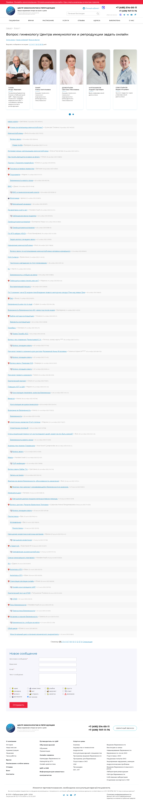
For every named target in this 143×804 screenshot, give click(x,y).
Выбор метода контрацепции (22, 316)
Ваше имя (13, 664)
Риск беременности (18, 605)
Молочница (14, 198)
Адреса (97, 20)
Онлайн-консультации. (25, 2)
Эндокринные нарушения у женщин (120, 761)
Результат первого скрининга (20, 375)
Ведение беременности (116, 745)
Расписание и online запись (17, 763)
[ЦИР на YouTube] (131, 14)
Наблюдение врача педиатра (24, 216)
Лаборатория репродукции (117, 771)
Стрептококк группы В (19, 428)
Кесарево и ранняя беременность (24, 617)
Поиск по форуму (34, 40)
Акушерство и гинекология (83, 747)
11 (75, 642)
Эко (11, 298)
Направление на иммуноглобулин (26, 552)
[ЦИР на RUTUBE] (135, 14)
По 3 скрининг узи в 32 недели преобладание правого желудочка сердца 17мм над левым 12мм (46, 292)
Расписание (48, 20)
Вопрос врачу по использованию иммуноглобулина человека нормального (40, 251)
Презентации (45, 751)
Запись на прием (17, 475)
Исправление (15, 522)
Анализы (76, 745)
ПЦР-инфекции (18, 463)
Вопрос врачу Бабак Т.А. (18, 469)
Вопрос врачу (15, 139)
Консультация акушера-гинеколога (24, 404)
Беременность (16, 416)
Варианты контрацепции (20, 322)
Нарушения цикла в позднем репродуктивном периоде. (35, 499)
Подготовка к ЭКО (80, 761)
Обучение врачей (47, 745)
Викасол (11, 399)
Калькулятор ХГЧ (46, 761)
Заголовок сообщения (18, 659)
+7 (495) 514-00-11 (126, 7)
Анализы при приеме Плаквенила (21, 446)
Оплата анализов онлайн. (50, 2)
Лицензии (10, 753)
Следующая (87, 642)
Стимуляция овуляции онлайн (22, 581)
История (9, 745)
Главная (9, 28)
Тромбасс (12, 328)
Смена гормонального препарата (21, 558)
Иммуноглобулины (15, 133)
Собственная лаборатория (117, 777)
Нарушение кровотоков (22, 540)
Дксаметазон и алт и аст (17, 210)
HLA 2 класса (13, 257)
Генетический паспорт (17, 381)
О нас (131, 20)
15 (38, 44)
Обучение (43, 748)
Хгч (9, 564)
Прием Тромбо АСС (20, 334)
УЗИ (74, 764)
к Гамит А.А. (14, 546)
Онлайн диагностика (48, 764)
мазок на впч (13, 122)
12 (77, 642)
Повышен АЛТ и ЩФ (16, 387)
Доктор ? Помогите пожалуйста (21, 163)
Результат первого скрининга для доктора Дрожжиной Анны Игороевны (37, 351)
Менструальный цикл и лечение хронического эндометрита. (34, 634)
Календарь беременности (50, 758)
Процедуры (77, 767)
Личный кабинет (92, 8)
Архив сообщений (22, 40)
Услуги (66, 20)
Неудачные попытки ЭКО (116, 759)
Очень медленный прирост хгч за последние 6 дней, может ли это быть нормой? (40, 434)
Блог (8, 770)
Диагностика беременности (23, 611)
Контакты (10, 774)
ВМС (10, 186)
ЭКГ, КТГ (76, 770)
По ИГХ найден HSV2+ (17, 234)
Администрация (12, 750)
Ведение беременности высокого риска (120, 768)
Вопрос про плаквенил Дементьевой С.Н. (24, 340)
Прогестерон (13, 516)
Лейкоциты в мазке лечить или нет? (24, 281)
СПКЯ (14, 599)
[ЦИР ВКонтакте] (127, 14)
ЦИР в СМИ (44, 768)
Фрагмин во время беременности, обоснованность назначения (33, 481)
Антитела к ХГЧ (16, 569)
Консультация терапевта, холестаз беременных (31, 393)
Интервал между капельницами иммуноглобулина (28, 151)
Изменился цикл (14, 493)
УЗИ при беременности (116, 774)
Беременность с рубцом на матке (23, 275)
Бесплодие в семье (114, 747)
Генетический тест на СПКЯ (19, 593)
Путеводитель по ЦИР (49, 741)
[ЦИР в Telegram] (124, 14)
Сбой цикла (12, 628)
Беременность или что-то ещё (20, 304)
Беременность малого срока (21, 180)
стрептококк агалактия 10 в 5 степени (25, 422)
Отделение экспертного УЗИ (118, 780)
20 (40, 44)
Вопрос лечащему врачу (22, 346)
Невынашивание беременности (119, 750)
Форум (16, 28)
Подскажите (15, 175)
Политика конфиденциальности (119, 794)
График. (10, 2)
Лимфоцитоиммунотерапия (19, 222)
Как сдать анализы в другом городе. (81, 2)
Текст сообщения (16, 674)
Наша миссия (11, 747)
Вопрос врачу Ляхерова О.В (21, 363)
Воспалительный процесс (20, 287)
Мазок (10, 457)
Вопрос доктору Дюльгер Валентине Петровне (29, 505)
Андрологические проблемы (118, 764)
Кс (9, 269)
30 (42, 44)
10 (36, 44)
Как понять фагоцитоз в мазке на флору (24, 157)
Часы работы (11, 756)
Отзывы (81, 20)
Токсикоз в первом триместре (22, 169)
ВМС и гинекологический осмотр (25, 192)
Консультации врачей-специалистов (87, 753)
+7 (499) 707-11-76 (128, 11)
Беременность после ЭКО (117, 753)
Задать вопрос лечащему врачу (22, 239)
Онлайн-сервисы (47, 755)
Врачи (31, 20)
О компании (11, 741)
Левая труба (17, 145)
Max (103, 7)
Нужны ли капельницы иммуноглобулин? (26, 127)
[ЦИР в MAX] (120, 14)
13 (79, 642)
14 (81, 642)
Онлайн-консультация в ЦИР (24, 587)
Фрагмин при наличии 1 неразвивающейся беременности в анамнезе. (40, 487)
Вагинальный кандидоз (21, 204)
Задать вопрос (10, 40)
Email (11, 669)
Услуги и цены (79, 741)
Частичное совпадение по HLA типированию (28, 263)
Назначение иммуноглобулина (20, 245)
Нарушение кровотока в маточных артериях (25, 534)
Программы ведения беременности (87, 756)
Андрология (78, 750)
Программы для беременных (84, 759)
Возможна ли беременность (19, 410)
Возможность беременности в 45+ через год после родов (31, 310)
